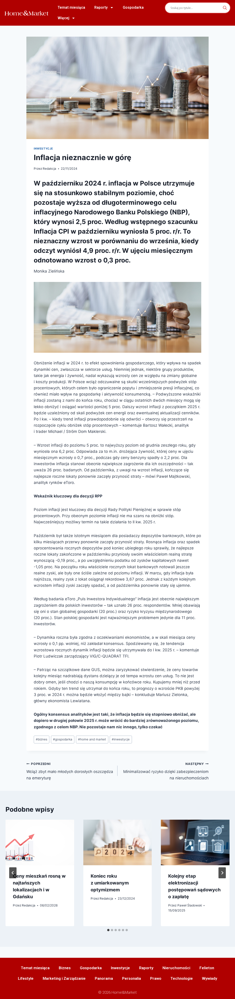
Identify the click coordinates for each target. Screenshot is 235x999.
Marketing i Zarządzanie (64, 978)
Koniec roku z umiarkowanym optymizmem (110, 883)
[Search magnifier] (225, 8)
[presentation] (40, 842)
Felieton (206, 968)
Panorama (104, 978)
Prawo (155, 978)
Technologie (182, 978)
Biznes (65, 968)
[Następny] (222, 872)
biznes (41, 739)
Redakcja (49, 168)
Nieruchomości (176, 968)
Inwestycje (43, 148)
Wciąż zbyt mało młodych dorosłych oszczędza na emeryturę (69, 771)
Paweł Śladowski (189, 905)
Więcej (63, 18)
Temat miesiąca (71, 7)
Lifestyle (26, 978)
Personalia (131, 978)
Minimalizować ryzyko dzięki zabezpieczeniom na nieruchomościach (166, 771)
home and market (92, 739)
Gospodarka (133, 7)
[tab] (108, 930)
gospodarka (62, 739)
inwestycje (121, 739)
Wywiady (209, 978)
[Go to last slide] (13, 872)
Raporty (101, 7)
